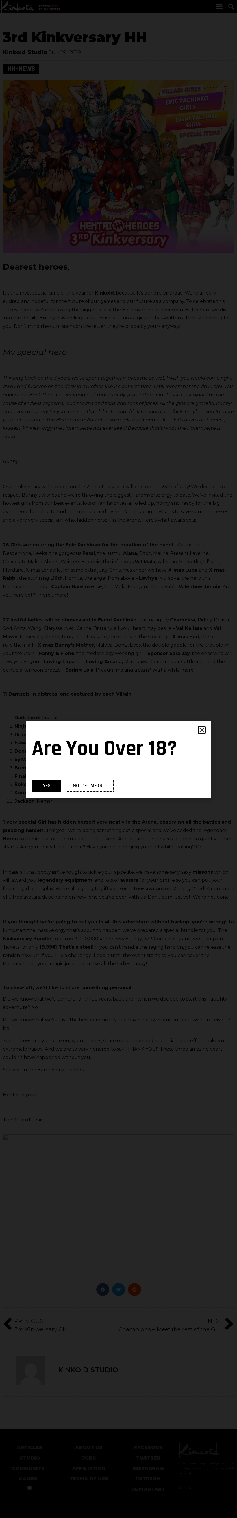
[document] (118, 759)
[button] (202, 730)
